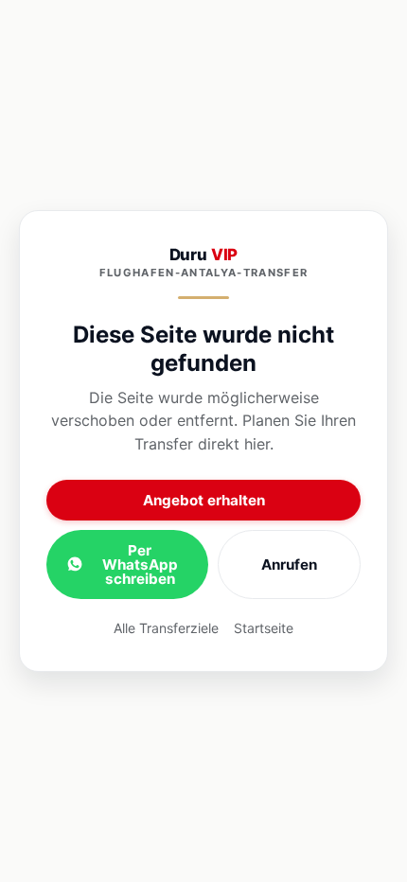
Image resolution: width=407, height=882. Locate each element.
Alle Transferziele (166, 628)
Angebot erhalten (204, 500)
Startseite (263, 628)
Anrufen (289, 564)
